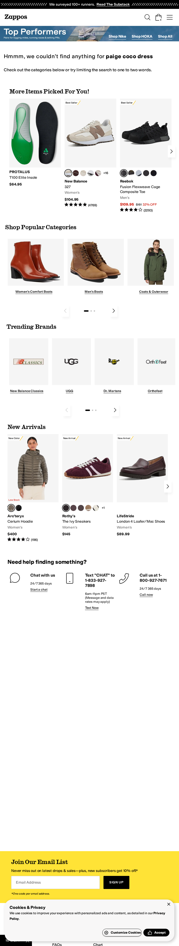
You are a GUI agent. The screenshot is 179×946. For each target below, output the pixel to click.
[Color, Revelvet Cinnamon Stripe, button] (81, 508)
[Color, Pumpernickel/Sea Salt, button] (75, 173)
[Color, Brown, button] (131, 173)
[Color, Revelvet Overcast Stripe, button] (73, 508)
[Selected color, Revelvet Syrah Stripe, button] (66, 508)
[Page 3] (94, 311)
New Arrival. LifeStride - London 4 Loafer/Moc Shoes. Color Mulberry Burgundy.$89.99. (142, 485)
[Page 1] (86, 311)
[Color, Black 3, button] (18, 508)
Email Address (28, 882)
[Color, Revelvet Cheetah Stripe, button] (96, 508)
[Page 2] (91, 311)
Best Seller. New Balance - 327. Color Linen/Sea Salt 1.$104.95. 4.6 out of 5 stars (90, 153)
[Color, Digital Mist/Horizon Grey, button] (90, 173)
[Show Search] (147, 17)
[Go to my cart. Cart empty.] (158, 17)
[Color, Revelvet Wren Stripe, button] (88, 508)
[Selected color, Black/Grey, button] (123, 173)
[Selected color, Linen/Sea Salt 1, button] (68, 173)
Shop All (165, 36)
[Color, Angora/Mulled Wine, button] (98, 173)
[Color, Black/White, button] (153, 173)
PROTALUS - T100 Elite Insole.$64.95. (35, 143)
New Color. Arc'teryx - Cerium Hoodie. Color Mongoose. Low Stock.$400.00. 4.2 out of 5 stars (33, 488)
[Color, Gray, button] (138, 173)
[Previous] (65, 311)
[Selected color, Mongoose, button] (11, 508)
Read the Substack (113, 4)
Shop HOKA (142, 36)
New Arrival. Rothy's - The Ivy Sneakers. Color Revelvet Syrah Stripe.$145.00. (87, 485)
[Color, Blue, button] (146, 173)
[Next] (171, 151)
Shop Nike (117, 36)
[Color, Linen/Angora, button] (83, 173)
